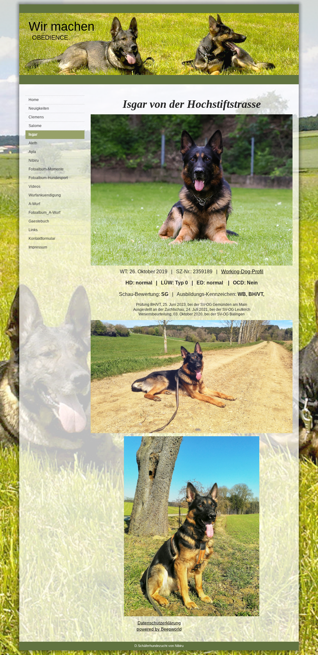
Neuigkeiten (39, 108)
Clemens (36, 117)
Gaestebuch (39, 221)
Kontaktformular (42, 238)
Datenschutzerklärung (159, 622)
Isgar (33, 134)
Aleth (33, 143)
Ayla (32, 152)
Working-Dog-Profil (242, 271)
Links (33, 230)
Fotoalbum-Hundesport (48, 178)
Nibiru (34, 160)
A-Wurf (34, 204)
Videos (34, 186)
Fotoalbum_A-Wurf (44, 212)
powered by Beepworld (159, 628)
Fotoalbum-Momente (46, 169)
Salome (35, 126)
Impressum (38, 247)
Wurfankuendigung (45, 195)
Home (34, 100)
